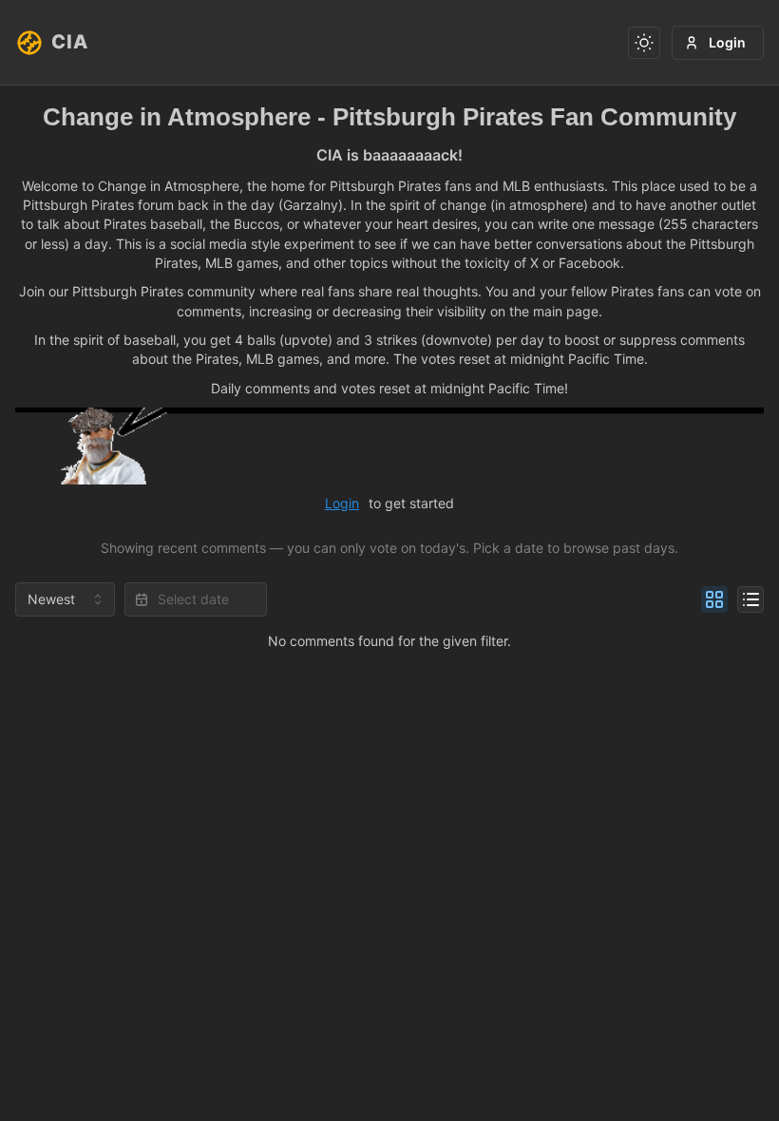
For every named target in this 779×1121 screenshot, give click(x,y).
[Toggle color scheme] (644, 43)
